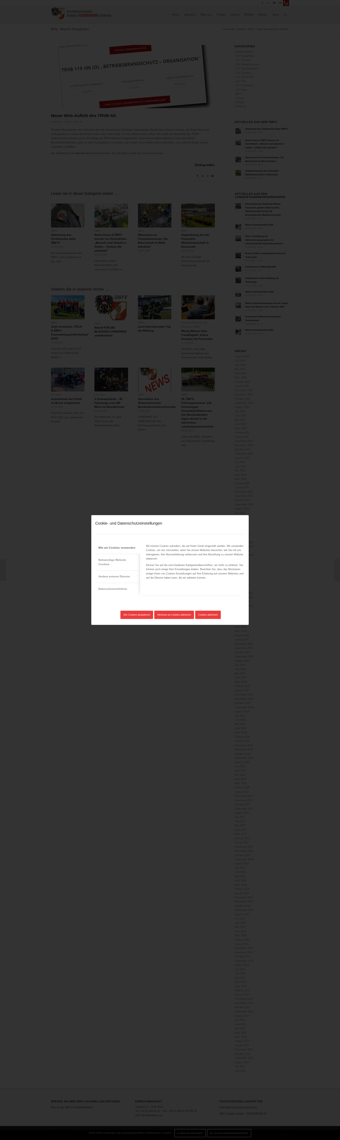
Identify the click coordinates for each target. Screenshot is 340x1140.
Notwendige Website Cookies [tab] (112, 562)
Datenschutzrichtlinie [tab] (112, 588)
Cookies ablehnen (208, 614)
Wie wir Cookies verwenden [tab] (116, 547)
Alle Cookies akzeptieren (136, 614)
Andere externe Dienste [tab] (114, 576)
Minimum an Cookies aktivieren (174, 614)
